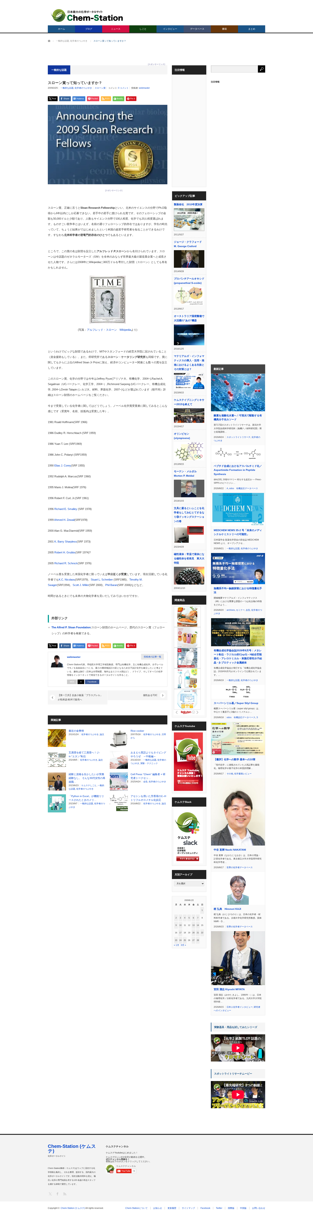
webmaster (144, 88)
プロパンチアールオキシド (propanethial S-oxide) (189, 280)
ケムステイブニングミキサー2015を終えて (189, 402)
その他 (230, 773)
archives (231, 610)
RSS (64, 1193)
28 (198, 940)
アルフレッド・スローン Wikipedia (109, 329)
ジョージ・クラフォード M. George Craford (188, 244)
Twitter (219, 1208)
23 (176, 940)
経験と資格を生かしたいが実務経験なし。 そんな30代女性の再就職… (87, 778)
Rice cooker (137, 730)
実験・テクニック (149, 763)
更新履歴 (172, 1208)
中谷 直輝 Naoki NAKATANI (230, 849)
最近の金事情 (76, 730)
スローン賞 (100, 88)
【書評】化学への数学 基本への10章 (234, 759)
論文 (102, 734)
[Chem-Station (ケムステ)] (87, 15)
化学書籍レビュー (243, 773)
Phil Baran (111, 585)
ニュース (115, 29)
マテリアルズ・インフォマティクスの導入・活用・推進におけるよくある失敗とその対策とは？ (189, 363)
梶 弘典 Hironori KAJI (227, 908)
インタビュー (170, 29)
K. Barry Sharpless (65, 541)
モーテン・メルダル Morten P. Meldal (185, 473)
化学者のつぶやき (83, 88)
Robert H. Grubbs (64, 552)
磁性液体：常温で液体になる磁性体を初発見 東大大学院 (189, 558)
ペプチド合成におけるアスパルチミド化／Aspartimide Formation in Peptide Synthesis (238, 470)
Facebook (92, 682)
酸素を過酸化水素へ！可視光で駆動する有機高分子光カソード (238, 417)
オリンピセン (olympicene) (182, 436)
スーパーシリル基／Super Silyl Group (236, 703)
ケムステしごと (89, 785)
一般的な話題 (67, 88)
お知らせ (157, 1208)
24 (180, 940)
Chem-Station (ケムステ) (72, 1148)
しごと (143, 29)
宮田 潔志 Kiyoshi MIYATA (229, 989)
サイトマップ (188, 1208)
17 (180, 933)
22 (202, 933)
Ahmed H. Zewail (64, 519)
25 (185, 940)
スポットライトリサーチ (239, 437)
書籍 (224, 29)
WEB (72, 682)
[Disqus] (107, 861)
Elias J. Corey (62, 465)
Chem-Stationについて (136, 1208)
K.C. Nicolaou (67, 579)
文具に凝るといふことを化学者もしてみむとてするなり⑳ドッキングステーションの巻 (189, 515)
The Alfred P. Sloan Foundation (71, 627)
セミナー (240, 610)
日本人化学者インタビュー (240, 1007)
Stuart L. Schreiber (102, 579)
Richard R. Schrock (66, 563)
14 (198, 925)
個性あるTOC (150, 695)
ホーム (61, 29)
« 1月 (176, 945)
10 (180, 925)
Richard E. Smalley (65, 508)
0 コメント (123, 88)
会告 (145, 781)
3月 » (183, 945)
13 (193, 925)
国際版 (231, 1208)
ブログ (88, 29)
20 (193, 933)
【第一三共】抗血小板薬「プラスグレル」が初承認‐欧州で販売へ (80, 697)
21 (198, 933)
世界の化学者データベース (240, 867)
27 (193, 940)
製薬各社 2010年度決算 (188, 204)
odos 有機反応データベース (243, 488)
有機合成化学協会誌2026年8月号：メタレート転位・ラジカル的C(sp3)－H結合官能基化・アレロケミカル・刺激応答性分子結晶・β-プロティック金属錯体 (238, 656)
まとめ (251, 29)
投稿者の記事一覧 (152, 656)
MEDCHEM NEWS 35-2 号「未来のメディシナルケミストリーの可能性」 (238, 532)
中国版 (243, 1208)
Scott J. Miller (81, 585)
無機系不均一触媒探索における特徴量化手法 (238, 590)
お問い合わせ (258, 1208)
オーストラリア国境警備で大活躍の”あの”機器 (189, 318)
